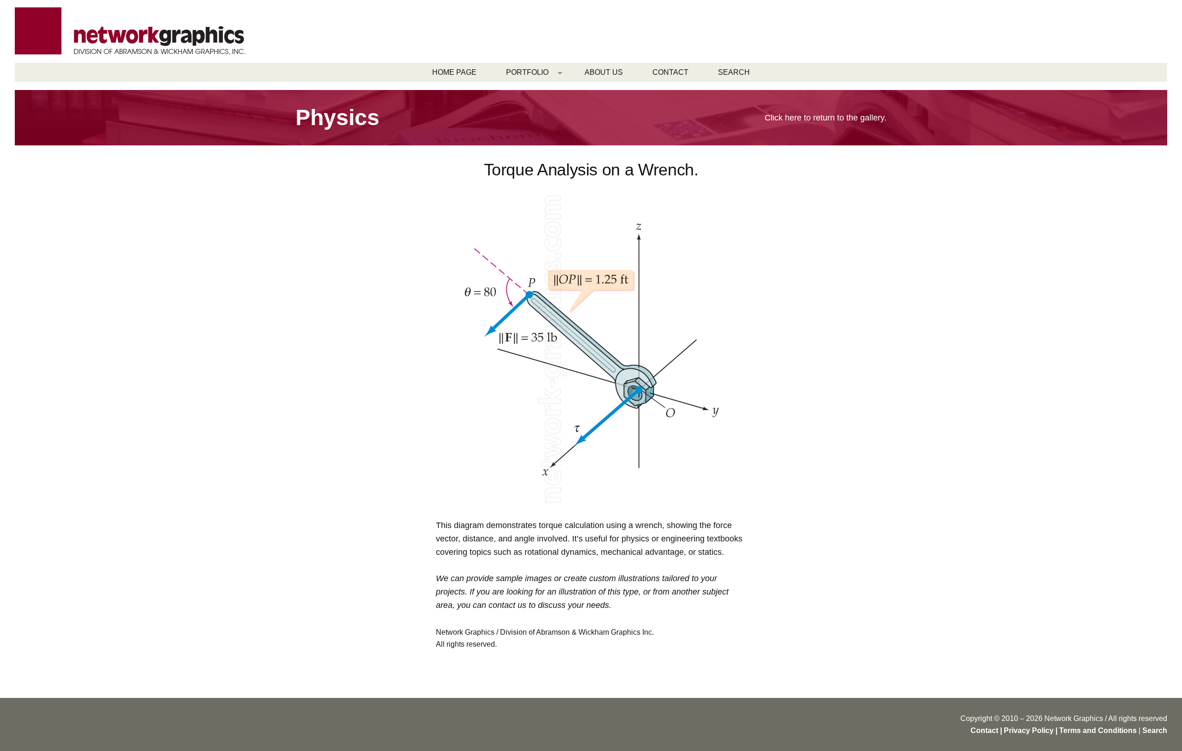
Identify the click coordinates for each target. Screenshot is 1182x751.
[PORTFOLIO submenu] (560, 72)
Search (1154, 730)
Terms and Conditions (1098, 730)
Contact (984, 730)
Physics (338, 117)
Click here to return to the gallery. (825, 117)
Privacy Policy (1029, 730)
